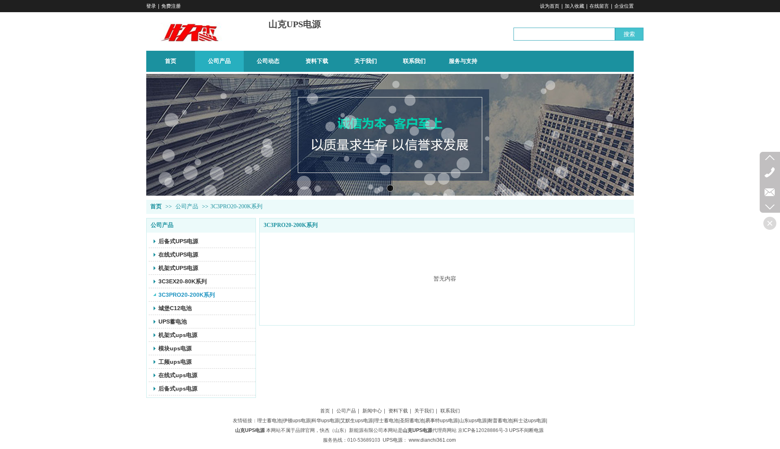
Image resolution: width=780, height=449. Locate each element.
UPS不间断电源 (526, 430)
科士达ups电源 (530, 420)
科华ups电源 (325, 420)
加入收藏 (574, 6)
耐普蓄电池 (500, 420)
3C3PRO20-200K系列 (236, 206)
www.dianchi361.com (432, 440)
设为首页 (549, 6)
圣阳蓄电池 (412, 420)
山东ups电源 (473, 420)
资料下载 (398, 411)
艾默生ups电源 (356, 420)
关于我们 (424, 411)
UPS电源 (393, 440)
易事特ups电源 (441, 420)
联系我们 (450, 411)
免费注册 (171, 6)
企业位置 (624, 6)
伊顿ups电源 (296, 420)
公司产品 (187, 206)
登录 (151, 6)
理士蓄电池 (269, 420)
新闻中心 (372, 411)
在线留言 (599, 6)
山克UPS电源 (295, 24)
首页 (156, 206)
